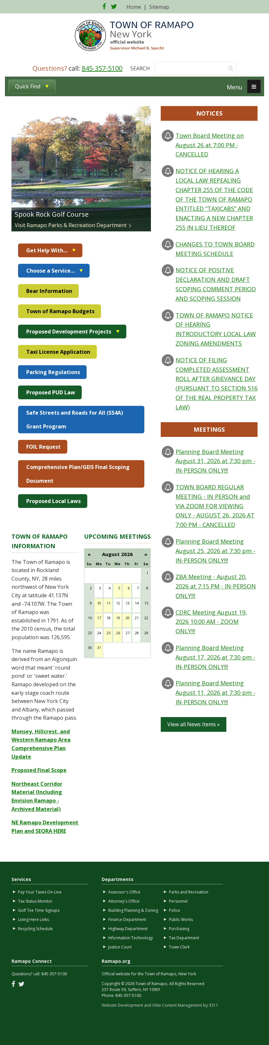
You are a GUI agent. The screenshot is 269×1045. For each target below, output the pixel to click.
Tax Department (184, 938)
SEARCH (140, 68)
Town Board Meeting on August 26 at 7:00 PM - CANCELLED (210, 145)
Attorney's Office (123, 901)
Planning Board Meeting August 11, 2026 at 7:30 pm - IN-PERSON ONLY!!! (215, 692)
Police (174, 910)
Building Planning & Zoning (133, 910)
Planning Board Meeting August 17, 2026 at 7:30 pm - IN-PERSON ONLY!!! (215, 657)
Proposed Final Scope (39, 770)
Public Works (181, 919)
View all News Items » (193, 724)
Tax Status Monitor (35, 901)
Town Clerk (179, 947)
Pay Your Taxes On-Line (40, 892)
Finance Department (127, 919)
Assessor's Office (124, 892)
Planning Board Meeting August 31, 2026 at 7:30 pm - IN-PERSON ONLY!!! (215, 461)
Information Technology (130, 938)
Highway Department (128, 928)
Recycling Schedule (35, 928)
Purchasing (179, 928)
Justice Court (120, 947)
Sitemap (159, 6)
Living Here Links (33, 919)
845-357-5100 (102, 68)
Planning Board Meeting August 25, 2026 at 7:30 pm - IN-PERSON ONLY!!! (215, 550)
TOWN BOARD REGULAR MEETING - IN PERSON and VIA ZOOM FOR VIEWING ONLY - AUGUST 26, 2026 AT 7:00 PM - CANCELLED (215, 506)
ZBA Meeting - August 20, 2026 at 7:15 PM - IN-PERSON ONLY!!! (216, 586)
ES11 (214, 1005)
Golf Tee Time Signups (38, 910)
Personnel (178, 901)
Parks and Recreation (188, 892)
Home (133, 6)
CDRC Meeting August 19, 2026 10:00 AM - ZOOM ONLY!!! (211, 621)
